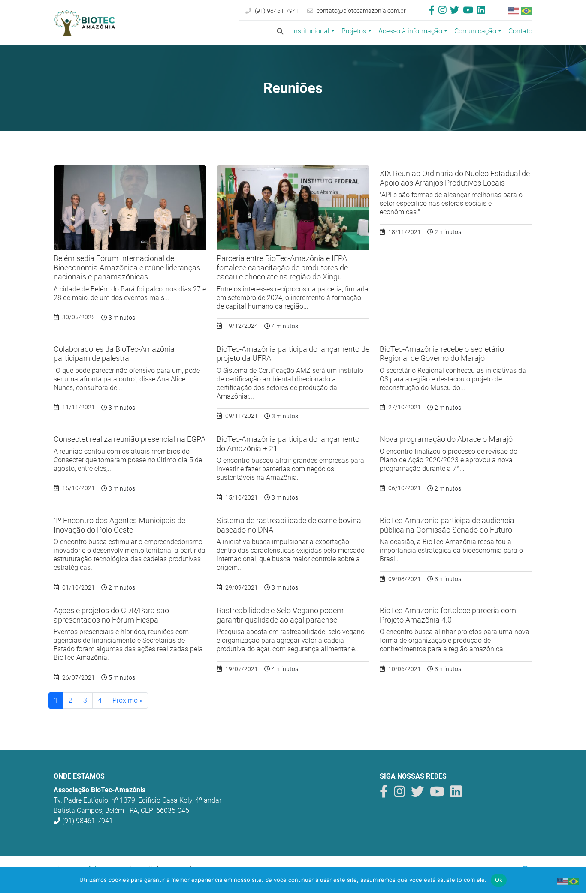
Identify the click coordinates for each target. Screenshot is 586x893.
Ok (499, 879)
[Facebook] (432, 11)
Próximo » (127, 700)
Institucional (310, 31)
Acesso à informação (410, 31)
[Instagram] (442, 11)
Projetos (353, 31)
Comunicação (475, 31)
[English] (514, 10)
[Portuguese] (526, 10)
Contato (520, 31)
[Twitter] (454, 11)
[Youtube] (468, 11)
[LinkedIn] (481, 11)
